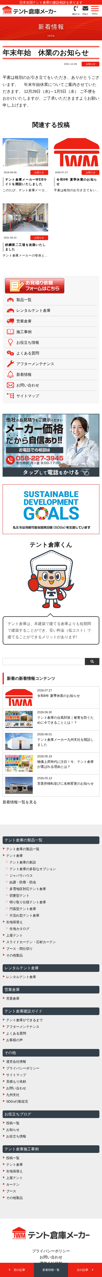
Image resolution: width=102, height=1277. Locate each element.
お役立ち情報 (27, 342)
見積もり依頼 (16, 1081)
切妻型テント (19, 895)
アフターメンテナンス (35, 364)
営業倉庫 (24, 321)
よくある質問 (27, 353)
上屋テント (14, 935)
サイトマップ (27, 396)
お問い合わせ (27, 385)
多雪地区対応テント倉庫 (27, 889)
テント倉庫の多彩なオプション (32, 869)
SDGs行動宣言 (17, 1101)
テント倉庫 (14, 856)
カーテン (12, 1184)
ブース (11, 1191)
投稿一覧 (12, 1123)
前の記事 (19, 1270)
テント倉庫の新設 (22, 862)
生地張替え (14, 922)
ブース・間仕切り (19, 949)
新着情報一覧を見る (20, 802)
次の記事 (83, 1270)
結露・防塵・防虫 (22, 882)
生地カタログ (19, 929)
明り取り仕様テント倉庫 (27, 902)
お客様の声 (14, 1040)
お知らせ (12, 1130)
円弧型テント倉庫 (22, 909)
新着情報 (24, 375)
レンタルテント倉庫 (33, 310)
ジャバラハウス (21, 875)
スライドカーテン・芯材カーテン (31, 942)
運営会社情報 (16, 1061)
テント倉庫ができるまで (24, 1020)
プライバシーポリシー (22, 1068)
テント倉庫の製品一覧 (22, 849)
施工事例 (24, 332)
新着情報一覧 (51, 1270)
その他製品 (14, 955)
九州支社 (12, 1095)
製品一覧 (24, 300)
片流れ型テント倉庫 (24, 915)
